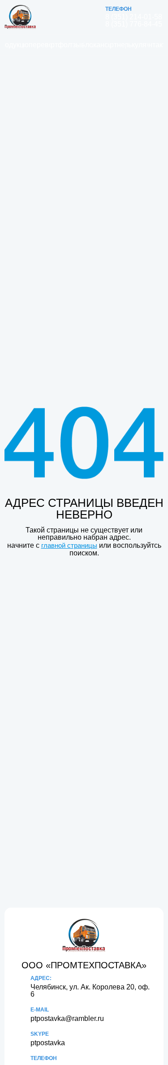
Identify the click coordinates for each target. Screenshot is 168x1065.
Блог (88, 45)
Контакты (155, 45)
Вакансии (100, 45)
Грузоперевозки (37, 45)
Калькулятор (136, 45)
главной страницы (69, 545)
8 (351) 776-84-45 (133, 24)
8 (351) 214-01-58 (133, 17)
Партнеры (117, 45)
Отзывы (77, 45)
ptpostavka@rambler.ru (67, 1018)
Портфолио (60, 45)
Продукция (13, 45)
